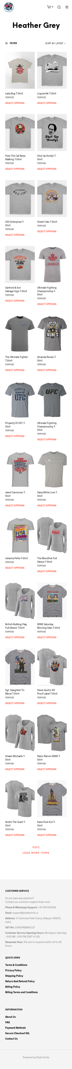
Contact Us (11, 1038)
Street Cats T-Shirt (47, 221)
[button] (50, 7)
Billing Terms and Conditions (21, 992)
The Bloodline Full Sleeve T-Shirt (47, 560)
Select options (14, 103)
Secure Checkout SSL (17, 1033)
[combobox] (51, 43)
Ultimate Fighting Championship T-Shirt (47, 291)
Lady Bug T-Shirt (14, 93)
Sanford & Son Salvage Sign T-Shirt (16, 289)
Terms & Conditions (16, 964)
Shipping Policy (14, 975)
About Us (10, 1016)
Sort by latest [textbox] (54, 43)
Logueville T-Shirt (46, 93)
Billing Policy (12, 986)
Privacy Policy (13, 970)
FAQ (7, 1022)
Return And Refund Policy (20, 981)
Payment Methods (15, 1027)
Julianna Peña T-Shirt (16, 558)
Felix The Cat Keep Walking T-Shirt (15, 157)
